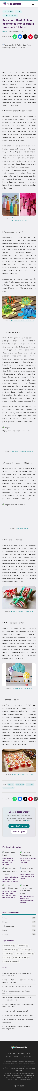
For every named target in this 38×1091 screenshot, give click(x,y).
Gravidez (20, 1053)
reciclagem (30, 784)
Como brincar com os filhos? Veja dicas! (16, 987)
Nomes (9, 1056)
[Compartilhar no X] (25, 36)
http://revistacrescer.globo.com (22, 688)
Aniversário (8, 12)
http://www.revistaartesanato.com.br (22, 321)
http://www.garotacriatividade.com (22, 451)
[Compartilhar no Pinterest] (30, 36)
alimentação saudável (20, 957)
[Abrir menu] (33, 4)
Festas (18, 12)
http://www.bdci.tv (22, 528)
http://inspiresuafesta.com (19, 220)
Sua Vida (17, 1056)
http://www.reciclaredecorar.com (21, 218)
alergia (19, 953)
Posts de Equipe (19, 832)
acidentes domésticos (11, 961)
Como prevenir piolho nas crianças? (15, 1011)
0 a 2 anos (25, 949)
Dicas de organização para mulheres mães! (17, 1015)
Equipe (4, 31)
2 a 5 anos (8, 953)
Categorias (27, 1056)
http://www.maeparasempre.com (22, 774)
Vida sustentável (10, 15)
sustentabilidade (8, 788)
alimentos (29, 953)
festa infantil (20, 784)
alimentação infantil (11, 949)
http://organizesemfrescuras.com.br (22, 611)
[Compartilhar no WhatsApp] (14, 36)
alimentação (22, 946)
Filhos (28, 1053)
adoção (7, 957)
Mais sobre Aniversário (19, 826)
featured (10, 784)
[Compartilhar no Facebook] (20, 36)
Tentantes (11, 1053)
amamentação (9, 946)
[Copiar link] (36, 36)
